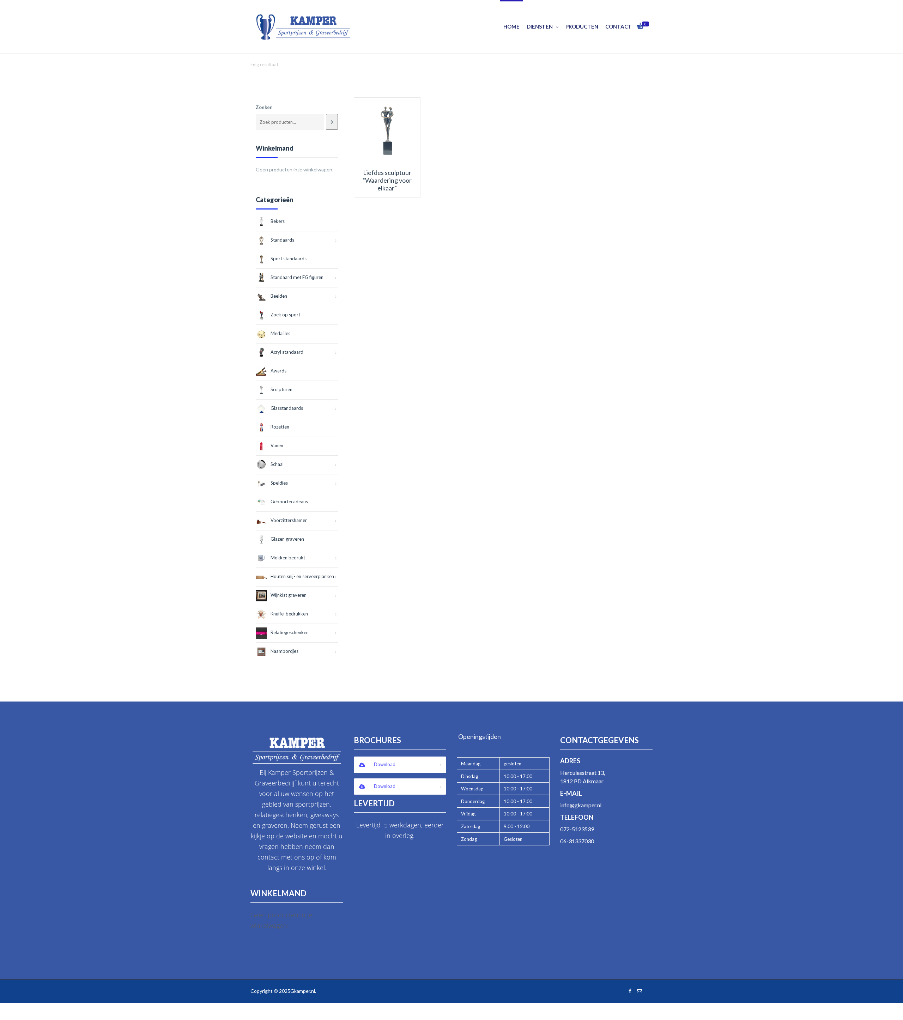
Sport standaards (289, 258)
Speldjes (279, 483)
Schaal (277, 464)
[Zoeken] (332, 122)
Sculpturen (281, 389)
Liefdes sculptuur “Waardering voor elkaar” (387, 180)
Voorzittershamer (289, 520)
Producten (581, 26)
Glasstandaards (287, 408)
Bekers (278, 221)
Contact (618, 26)
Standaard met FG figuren (297, 277)
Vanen (277, 445)
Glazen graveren (287, 539)
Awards (278, 371)
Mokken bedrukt (288, 557)
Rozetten (280, 427)
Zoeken (264, 107)
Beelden (279, 296)
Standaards (282, 240)
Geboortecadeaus (289, 501)
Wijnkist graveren (289, 595)
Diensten (540, 26)
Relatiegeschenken (290, 632)
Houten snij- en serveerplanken (302, 576)
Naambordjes (284, 651)
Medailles (280, 333)
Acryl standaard (287, 352)
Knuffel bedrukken (289, 614)
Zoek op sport (285, 314)
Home (511, 26)
